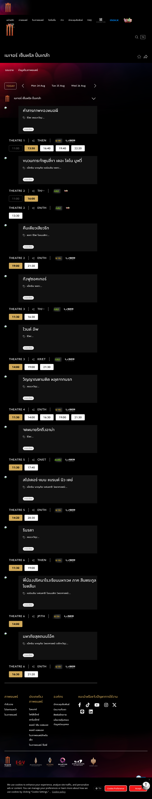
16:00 (31, 198)
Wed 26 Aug (78, 86)
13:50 (31, 148)
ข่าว (62, 20)
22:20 (78, 148)
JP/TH (41, 616)
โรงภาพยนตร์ (38, 20)
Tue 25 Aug (58, 86)
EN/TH (41, 208)
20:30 (31, 518)
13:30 (15, 216)
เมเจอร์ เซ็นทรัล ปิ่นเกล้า (27, 98)
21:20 (31, 674)
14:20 (15, 518)
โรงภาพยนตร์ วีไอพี (38, 745)
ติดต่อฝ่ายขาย (60, 714)
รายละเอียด (28, 129)
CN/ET (41, 460)
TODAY (10, 86)
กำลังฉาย (8, 704)
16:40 (46, 148)
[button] (95, 85)
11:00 (15, 148)
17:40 (31, 467)
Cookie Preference (115, 788)
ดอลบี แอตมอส (36, 730)
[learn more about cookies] (67, 792)
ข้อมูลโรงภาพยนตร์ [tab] (28, 70)
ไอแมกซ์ (33, 709)
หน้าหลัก (10, 20)
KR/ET (41, 359)
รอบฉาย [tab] (9, 70)
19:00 (15, 266)
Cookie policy (59, 791)
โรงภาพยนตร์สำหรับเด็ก (38, 737)
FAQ (89, 20)
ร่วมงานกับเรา (60, 709)
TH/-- (41, 191)
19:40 (62, 148)
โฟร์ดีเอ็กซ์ (34, 714)
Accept (138, 788)
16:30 (31, 317)
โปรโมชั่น (52, 20)
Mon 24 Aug (38, 86)
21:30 (31, 266)
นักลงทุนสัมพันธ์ (75, 20)
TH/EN (41, 140)
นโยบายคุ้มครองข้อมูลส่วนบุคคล (61, 722)
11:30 (15, 317)
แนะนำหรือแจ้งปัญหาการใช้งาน (98, 696)
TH (99, 788)
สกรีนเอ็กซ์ (34, 719)
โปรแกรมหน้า (10, 709)
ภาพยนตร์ (23, 20)
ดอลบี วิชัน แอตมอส (38, 725)
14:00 (15, 367)
